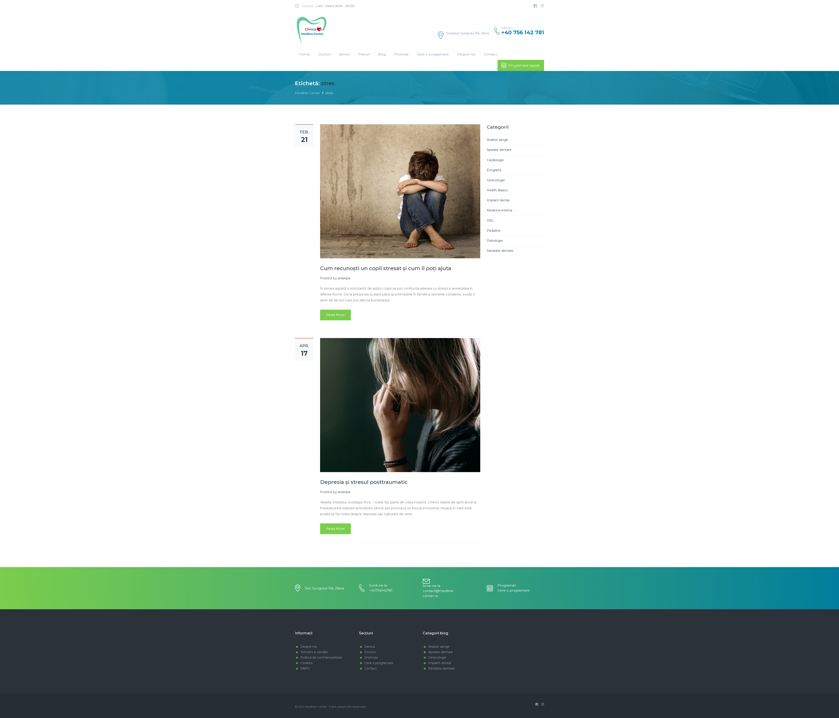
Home (304, 54)
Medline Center (307, 93)
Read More (335, 315)
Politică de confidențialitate (321, 657)
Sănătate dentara (441, 668)
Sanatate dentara (500, 251)
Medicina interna (499, 210)
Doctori (324, 54)
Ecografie (494, 170)
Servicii (344, 54)
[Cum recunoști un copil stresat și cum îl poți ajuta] (400, 191)
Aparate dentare (499, 150)
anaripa (344, 278)
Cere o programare (433, 54)
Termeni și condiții (314, 652)
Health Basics (497, 190)
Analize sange (497, 140)
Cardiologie (495, 160)
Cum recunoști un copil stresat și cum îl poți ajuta (385, 268)
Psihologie (495, 241)
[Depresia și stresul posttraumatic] (400, 405)
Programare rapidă (524, 65)
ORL (490, 221)
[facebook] (535, 5)
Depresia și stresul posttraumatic (364, 482)
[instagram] (542, 5)
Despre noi (466, 54)
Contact (490, 54)
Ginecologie (496, 180)
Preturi (364, 54)
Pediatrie (494, 231)
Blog (382, 54)
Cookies (306, 663)
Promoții (401, 54)
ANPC (305, 668)
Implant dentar (498, 200)
